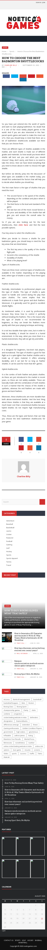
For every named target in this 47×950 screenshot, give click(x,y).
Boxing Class (8, 707)
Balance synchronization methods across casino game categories (29, 663)
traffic (32, 753)
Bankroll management (21, 699)
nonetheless (20, 743)
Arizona (7, 699)
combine (7, 714)
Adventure (10, 521)
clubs (34, 710)
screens (37, 750)
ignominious (33, 732)
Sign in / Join (40, 2)
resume (27, 750)
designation (8, 721)
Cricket (8, 534)
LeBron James (19, 735)
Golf (8, 548)
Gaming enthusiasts (11, 728)
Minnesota (8, 743)
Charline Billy (11, 65)
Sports (5, 47)
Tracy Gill (20, 643)
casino (8, 531)
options (6, 750)
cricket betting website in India (15, 717)
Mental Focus (29, 739)
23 (42, 918)
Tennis (8, 562)
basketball (37, 699)
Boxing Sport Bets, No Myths (27, 674)
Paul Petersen (22, 653)
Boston (31, 703)
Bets (23, 703)
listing (30, 735)
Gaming (9, 544)
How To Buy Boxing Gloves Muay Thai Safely (21, 612)
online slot (39, 746)
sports (14, 753)
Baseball (9, 524)
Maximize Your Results (12, 739)
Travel (8, 565)
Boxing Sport (21, 707)
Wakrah (7, 757)
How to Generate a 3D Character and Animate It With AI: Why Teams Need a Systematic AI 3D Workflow (28, 636)
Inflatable (7, 735)
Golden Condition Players (32, 728)
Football (9, 541)
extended (26, 725)
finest (35, 725)
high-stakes (20, 732)
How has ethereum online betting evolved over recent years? (29, 649)
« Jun (4, 930)
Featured (9, 538)
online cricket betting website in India (18, 746)
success (23, 753)
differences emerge (11, 725)
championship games (12, 710)
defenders (34, 717)
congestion (18, 714)
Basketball (10, 527)
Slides (6, 753)
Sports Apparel (12, 558)
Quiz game (17, 750)
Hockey (9, 551)
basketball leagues (11, 703)
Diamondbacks (22, 721)
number (31, 743)
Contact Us (8, 940)
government (8, 732)
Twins (40, 753)
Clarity (25, 710)
